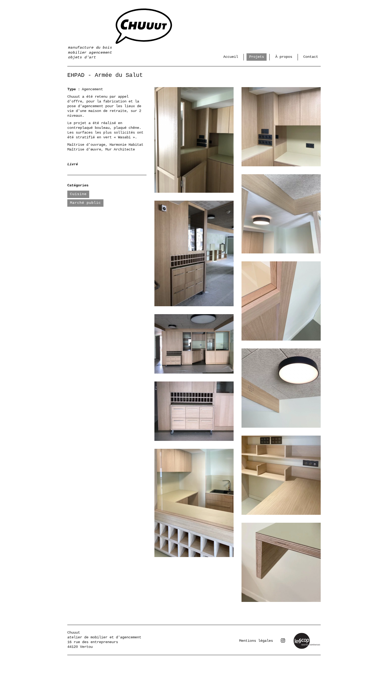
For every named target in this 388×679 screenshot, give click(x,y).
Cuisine (78, 194)
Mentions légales (256, 641)
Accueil (230, 57)
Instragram (283, 640)
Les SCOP (301, 634)
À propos (283, 57)
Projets (256, 57)
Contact (310, 57)
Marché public (85, 203)
